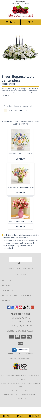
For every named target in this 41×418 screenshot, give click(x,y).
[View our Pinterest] (20, 308)
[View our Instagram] (16, 308)
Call (7, 415)
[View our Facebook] (8, 308)
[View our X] (28, 308)
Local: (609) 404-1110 (21, 325)
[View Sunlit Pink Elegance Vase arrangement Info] (20, 208)
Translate (27, 3)
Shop (12, 22)
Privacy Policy (10, 394)
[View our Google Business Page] (12, 308)
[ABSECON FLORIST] (20, 16)
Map (21, 415)
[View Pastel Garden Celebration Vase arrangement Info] (20, 174)
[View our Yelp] (32, 308)
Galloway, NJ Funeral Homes (13, 375)
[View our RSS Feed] (24, 308)
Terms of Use (20, 398)
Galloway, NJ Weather (10, 383)
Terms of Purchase (27, 394)
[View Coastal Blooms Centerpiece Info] (20, 140)
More (5, 95)
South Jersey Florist (20, 358)
